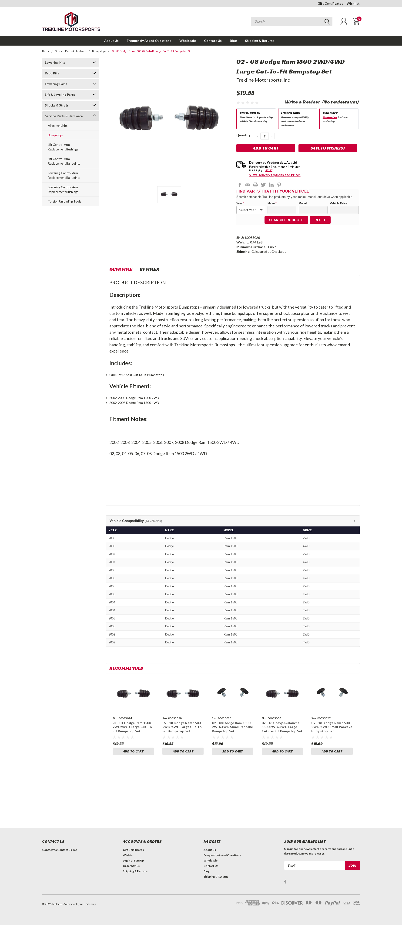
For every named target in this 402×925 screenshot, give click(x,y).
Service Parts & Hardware (71, 51)
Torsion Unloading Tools (64, 201)
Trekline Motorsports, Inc (263, 80)
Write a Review (302, 102)
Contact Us (213, 41)
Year (240, 203)
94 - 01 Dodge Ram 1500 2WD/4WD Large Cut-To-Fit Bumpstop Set (133, 727)
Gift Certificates (330, 3)
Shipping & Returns (259, 41)
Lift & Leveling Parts (60, 94)
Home (46, 51)
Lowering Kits (55, 62)
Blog (233, 41)
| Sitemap (90, 904)
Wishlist (353, 3)
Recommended (126, 668)
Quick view (133, 694)
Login (126, 860)
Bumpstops (99, 51)
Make (272, 203)
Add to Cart (133, 751)
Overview (120, 269)
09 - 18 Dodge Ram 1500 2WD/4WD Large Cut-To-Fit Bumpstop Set (182, 727)
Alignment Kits (57, 125)
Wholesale (187, 41)
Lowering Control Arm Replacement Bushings (63, 189)
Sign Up (139, 860)
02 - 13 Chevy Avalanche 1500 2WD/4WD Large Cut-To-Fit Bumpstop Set (282, 727)
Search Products (286, 220)
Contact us (330, 117)
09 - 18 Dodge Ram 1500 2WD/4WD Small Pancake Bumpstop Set (331, 727)
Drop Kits (52, 73)
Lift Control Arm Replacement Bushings (63, 147)
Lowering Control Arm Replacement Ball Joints (64, 175)
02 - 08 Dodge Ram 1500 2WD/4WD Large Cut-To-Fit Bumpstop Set (151, 51)
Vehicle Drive (338, 203)
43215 (268, 170)
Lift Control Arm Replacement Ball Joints (64, 161)
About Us (111, 41)
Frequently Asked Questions (149, 41)
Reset (320, 220)
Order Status (131, 866)
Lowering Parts (56, 84)
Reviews (149, 269)
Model (303, 203)
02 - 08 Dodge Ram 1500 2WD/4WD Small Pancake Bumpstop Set (232, 727)
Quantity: (243, 135)
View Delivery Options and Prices (275, 175)
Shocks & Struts (57, 105)
